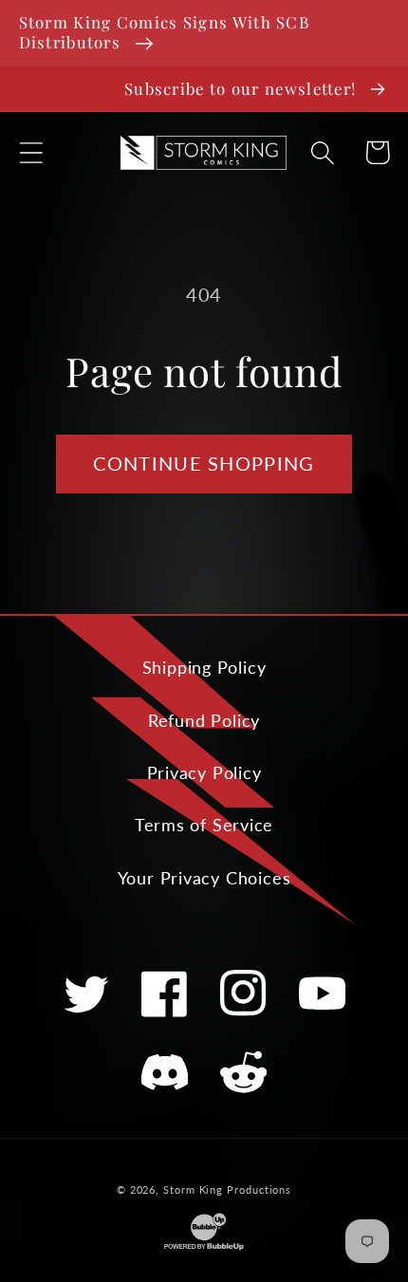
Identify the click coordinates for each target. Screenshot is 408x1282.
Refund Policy (204, 720)
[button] (31, 152)
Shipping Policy (204, 667)
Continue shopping (203, 463)
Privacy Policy (204, 772)
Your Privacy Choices (204, 877)
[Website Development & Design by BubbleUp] (204, 1248)
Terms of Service (204, 824)
